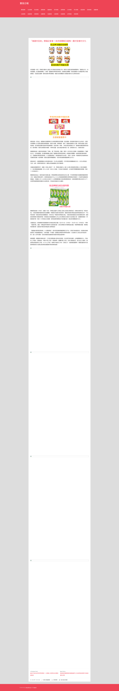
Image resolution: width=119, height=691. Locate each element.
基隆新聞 (43, 9)
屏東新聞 (36, 14)
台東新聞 (56, 14)
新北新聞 (36, 9)
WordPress (28, 687)
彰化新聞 (76, 9)
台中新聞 (69, 9)
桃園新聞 (50, 9)
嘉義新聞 (96, 9)
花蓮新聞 (50, 14)
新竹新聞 (56, 9)
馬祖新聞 (76, 14)
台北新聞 (30, 9)
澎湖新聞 (63, 14)
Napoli (34, 687)
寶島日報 (24, 3)
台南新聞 (23, 14)
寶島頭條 (23, 9)
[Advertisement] (59, 27)
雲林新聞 (89, 9)
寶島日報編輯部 (46, 679)
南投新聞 (83, 9)
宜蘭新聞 (43, 14)
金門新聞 (69, 14)
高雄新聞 (30, 14)
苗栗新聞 (63, 9)
